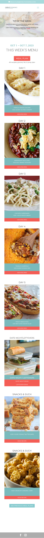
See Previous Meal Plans (22, 506)
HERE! (28, 28)
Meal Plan (22, 58)
